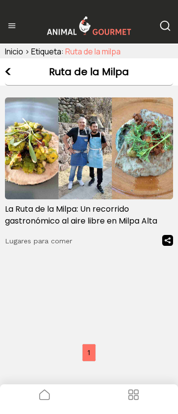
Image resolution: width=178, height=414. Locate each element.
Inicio (14, 51)
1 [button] (89, 352)
